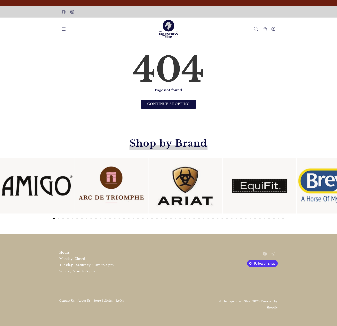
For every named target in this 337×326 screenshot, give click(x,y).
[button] (256, 29)
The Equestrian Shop (237, 301)
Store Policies (103, 300)
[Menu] (63, 29)
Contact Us (66, 300)
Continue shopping (168, 104)
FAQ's (120, 300)
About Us (84, 300)
